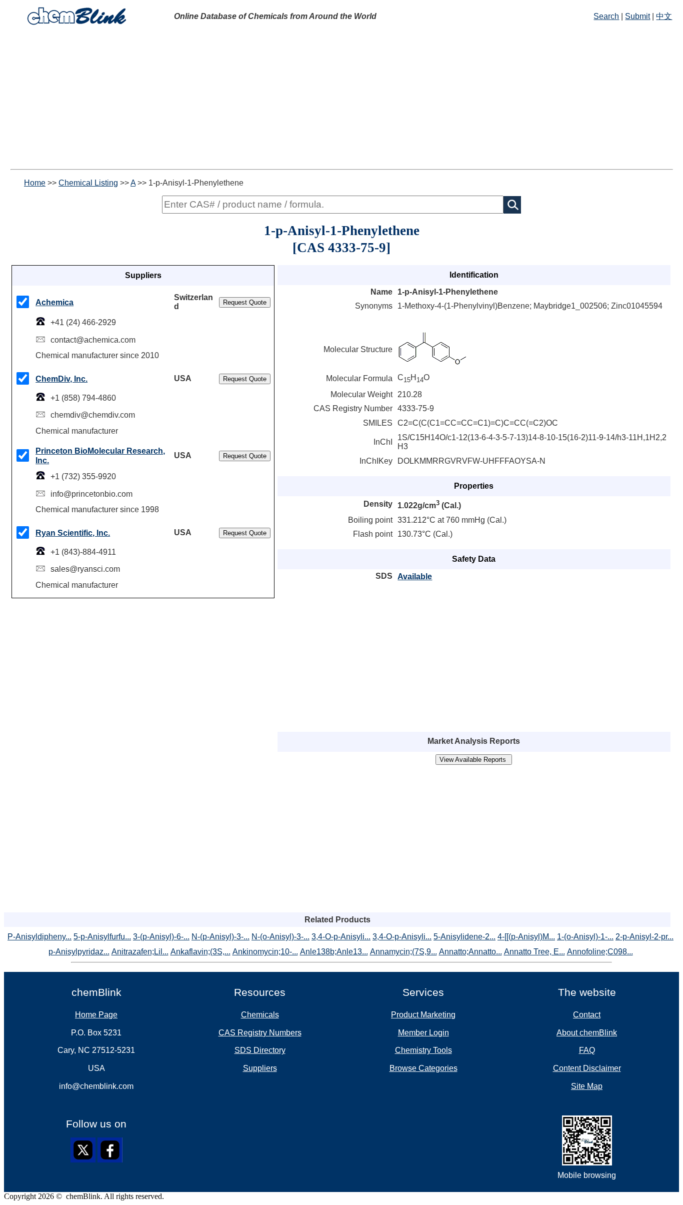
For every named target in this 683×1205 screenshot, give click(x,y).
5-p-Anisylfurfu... (102, 936)
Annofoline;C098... (600, 951)
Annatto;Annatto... (470, 951)
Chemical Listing (88, 183)
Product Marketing (423, 1014)
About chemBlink (586, 1032)
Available (415, 576)
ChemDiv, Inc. (62, 379)
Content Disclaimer (587, 1068)
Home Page (96, 1014)
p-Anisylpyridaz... (79, 951)
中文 (664, 16)
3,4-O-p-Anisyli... (341, 936)
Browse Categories (424, 1068)
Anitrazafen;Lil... (140, 951)
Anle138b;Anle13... (334, 951)
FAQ (587, 1050)
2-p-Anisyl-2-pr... (645, 936)
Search (606, 16)
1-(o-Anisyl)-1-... (585, 936)
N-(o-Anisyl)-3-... (281, 936)
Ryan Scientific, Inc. (73, 533)
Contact (586, 1014)
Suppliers (260, 1068)
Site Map (586, 1086)
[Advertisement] (304, 99)
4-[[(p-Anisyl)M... (526, 936)
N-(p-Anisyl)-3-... (221, 936)
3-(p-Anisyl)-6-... (161, 936)
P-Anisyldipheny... (40, 936)
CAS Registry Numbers (260, 1032)
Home (35, 183)
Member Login (423, 1032)
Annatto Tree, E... (534, 951)
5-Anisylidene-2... (465, 936)
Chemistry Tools (423, 1050)
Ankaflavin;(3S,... (200, 951)
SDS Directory (260, 1050)
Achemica (55, 302)
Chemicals (260, 1014)
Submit (637, 16)
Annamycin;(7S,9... (403, 951)
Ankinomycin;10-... (265, 951)
